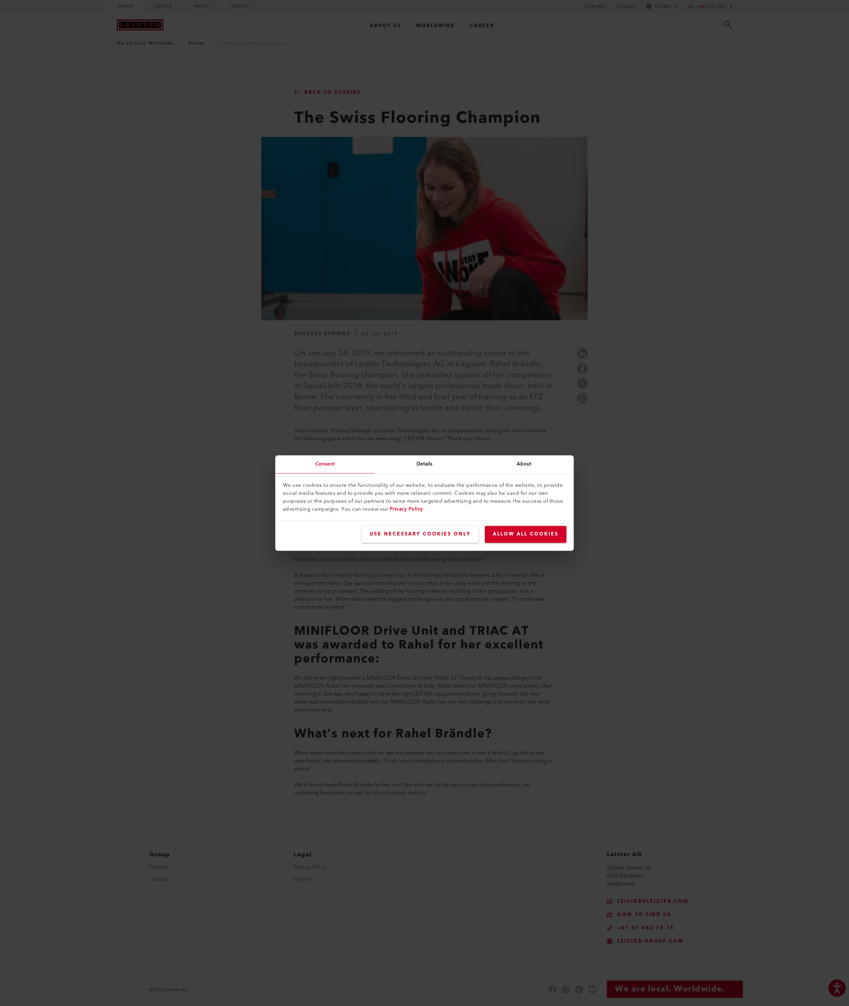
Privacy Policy (406, 509)
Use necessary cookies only (420, 534)
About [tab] (524, 464)
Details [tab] (425, 464)
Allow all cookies (525, 534)
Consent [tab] (325, 464)
